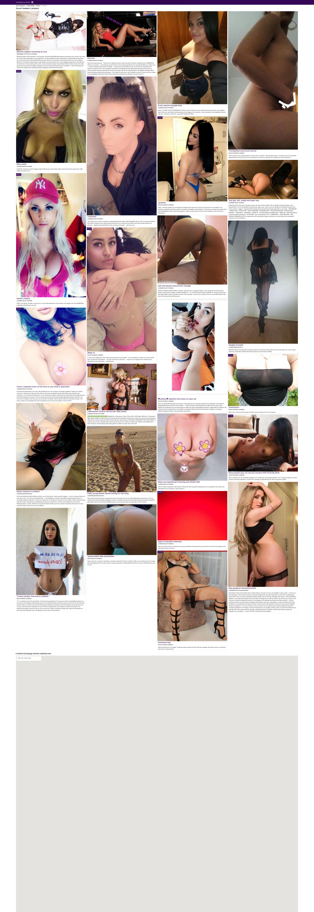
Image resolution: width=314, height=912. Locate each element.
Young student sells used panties (100, 556)
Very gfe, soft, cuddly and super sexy (244, 200)
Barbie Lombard (23, 298)
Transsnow (91, 217)
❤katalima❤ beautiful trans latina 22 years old (177, 399)
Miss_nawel (21, 164)
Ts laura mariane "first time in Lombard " (33, 596)
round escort (234, 407)
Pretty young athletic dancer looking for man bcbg (108, 493)
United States (30, 5)
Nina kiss (91, 58)
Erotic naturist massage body (170, 105)
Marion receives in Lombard (28, 491)
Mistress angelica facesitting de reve (32, 52)
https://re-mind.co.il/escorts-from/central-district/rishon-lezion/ (108, 2)
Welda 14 (91, 353)
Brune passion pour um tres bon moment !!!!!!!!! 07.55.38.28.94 (254, 473)
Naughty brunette (236, 345)
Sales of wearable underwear (170, 542)
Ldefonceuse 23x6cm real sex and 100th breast (106, 411)
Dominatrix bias (164, 642)
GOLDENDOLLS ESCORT (23, 2)
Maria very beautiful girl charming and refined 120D (179, 482)
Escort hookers (20, 5)
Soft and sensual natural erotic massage (174, 286)
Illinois (38, 5)
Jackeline (162, 203)
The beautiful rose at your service (242, 151)
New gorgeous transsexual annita (242, 588)
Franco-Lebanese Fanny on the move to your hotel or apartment (43, 387)
